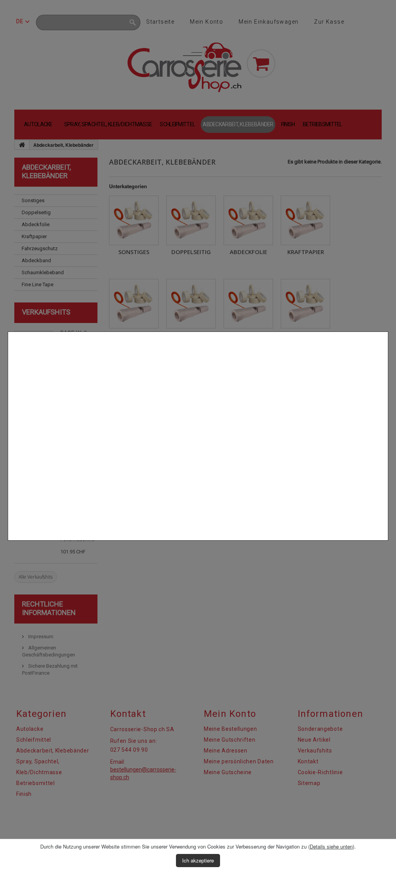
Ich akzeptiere (198, 860)
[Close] (385, 544)
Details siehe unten (331, 846)
